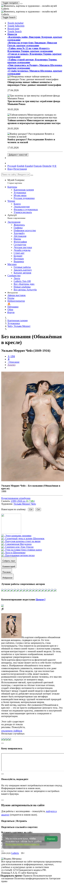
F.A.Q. (14, 872)
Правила (28, 875)
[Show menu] (21, 3)
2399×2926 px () (23, 501)
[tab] (11, 356)
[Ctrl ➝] (16, 535)
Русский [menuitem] (11, 166)
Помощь (6, 872)
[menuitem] (54, 166)
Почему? (41, 599)
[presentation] (35, 367)
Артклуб (16, 216)
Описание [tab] (13, 362)
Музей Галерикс (16, 181)
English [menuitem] (20, 166)
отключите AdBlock (11, 730)
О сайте (22, 872)
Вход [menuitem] (10, 169)
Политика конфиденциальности (31, 878)
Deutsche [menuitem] (47, 166)
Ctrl (30, 509)
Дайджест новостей (18, 155)
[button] (15, 23)
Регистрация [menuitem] (20, 169)
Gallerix (15, 853)
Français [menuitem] (38, 166)
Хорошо (51, 839)
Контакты (32, 872)
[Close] (32, 175)
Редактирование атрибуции (15, 498)
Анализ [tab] (11, 364)
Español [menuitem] (29, 166)
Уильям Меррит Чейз (25, 504)
